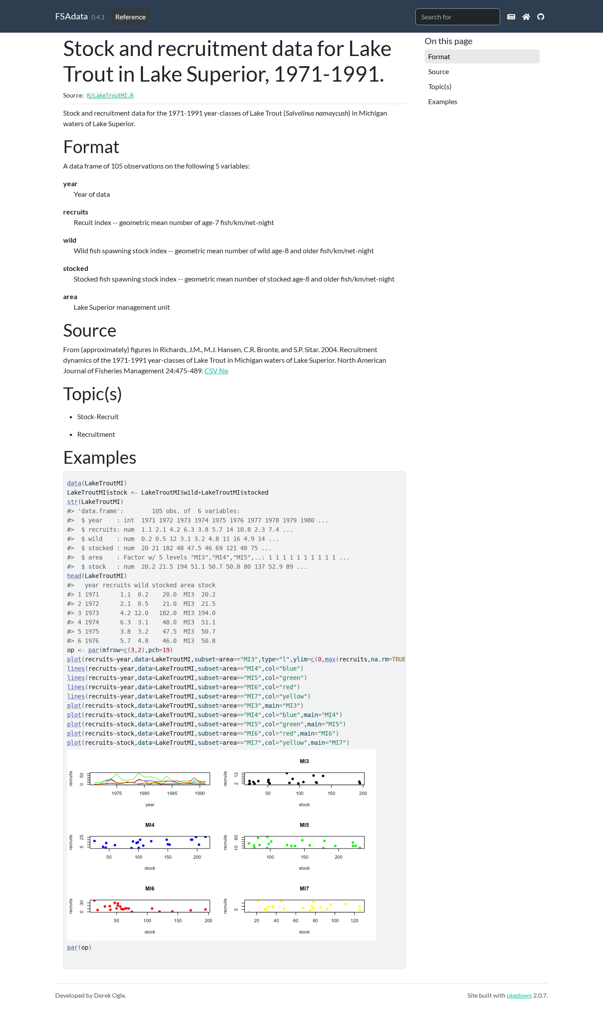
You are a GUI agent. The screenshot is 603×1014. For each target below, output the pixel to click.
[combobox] (457, 16)
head (74, 575)
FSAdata (71, 16)
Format (439, 56)
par (93, 649)
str (72, 501)
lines (76, 668)
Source (438, 71)
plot (74, 659)
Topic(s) (440, 86)
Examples (442, 101)
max (330, 659)
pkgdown (519, 995)
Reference (130, 16)
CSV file (216, 370)
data (74, 483)
